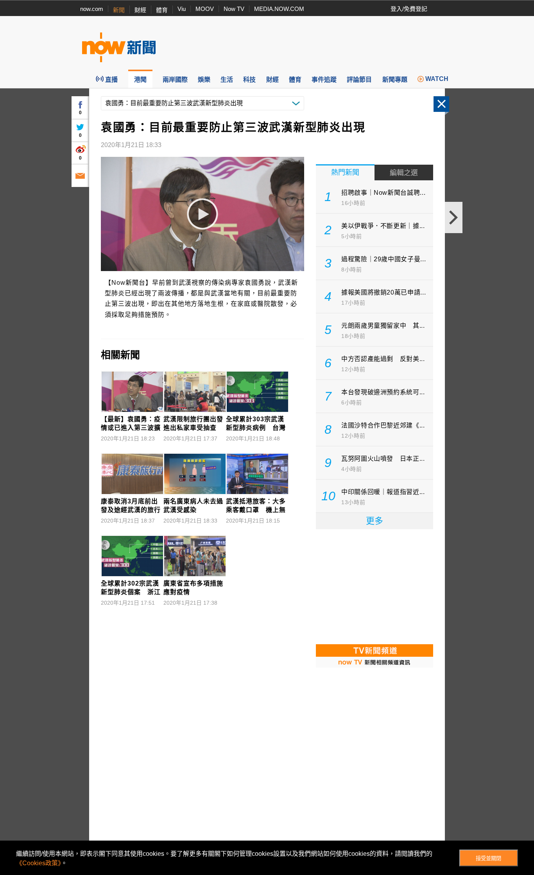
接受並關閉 (488, 858)
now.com (91, 8)
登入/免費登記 (409, 8)
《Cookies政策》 (38, 863)
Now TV (234, 8)
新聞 (119, 10)
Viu (181, 8)
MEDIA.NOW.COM (279, 8)
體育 (162, 10)
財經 (140, 10)
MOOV (204, 8)
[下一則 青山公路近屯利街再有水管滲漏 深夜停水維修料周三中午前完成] (453, 217)
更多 (374, 521)
